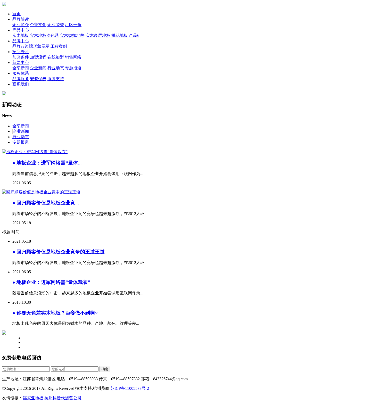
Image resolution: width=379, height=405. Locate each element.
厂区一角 (73, 24)
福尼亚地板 (33, 398)
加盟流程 (38, 57)
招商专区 (20, 51)
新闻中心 (20, 62)
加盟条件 (20, 57)
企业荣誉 (55, 24)
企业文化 (38, 24)
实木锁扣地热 (72, 35)
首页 (16, 14)
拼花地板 (119, 35)
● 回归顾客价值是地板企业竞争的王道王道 (58, 251)
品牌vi (18, 46)
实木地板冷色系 (44, 35)
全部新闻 (20, 68)
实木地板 (20, 35)
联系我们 (20, 84)
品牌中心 (20, 41)
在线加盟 (55, 57)
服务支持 (55, 79)
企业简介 (20, 24)
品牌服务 (20, 79)
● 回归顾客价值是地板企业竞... (45, 202)
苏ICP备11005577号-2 (129, 388)
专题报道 (73, 68)
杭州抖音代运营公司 (62, 398)
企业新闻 (38, 68)
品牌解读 (20, 19)
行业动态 (55, 68)
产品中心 (20, 30)
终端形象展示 (37, 46)
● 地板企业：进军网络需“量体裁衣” (51, 282)
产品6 (134, 35)
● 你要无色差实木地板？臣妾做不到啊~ (54, 313)
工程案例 (59, 46)
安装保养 (38, 79)
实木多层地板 (98, 35)
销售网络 (73, 57)
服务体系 (20, 73)
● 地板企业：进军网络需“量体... (47, 163)
